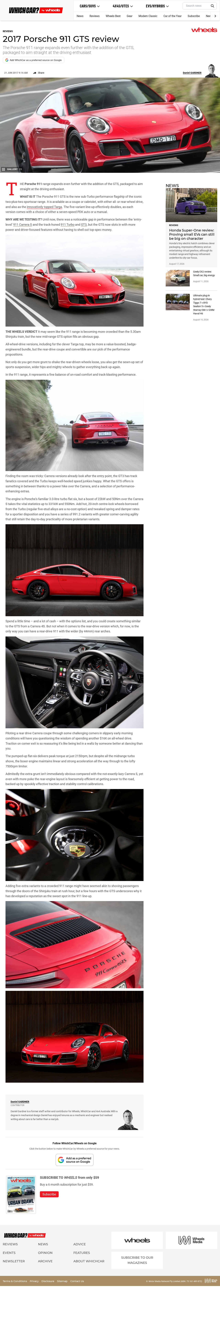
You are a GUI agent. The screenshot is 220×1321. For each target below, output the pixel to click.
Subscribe (194, 16)
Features (81, 1253)
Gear (129, 16)
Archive (45, 1261)
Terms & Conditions (15, 1281)
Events (9, 1253)
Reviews (95, 16)
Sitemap (62, 1281)
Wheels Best (113, 16)
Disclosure (48, 1281)
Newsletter (14, 1261)
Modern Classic (148, 16)
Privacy (34, 1281)
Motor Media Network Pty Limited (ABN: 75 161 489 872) (175, 1281)
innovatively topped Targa (44, 207)
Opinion (45, 1253)
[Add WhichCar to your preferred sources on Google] (75, 1159)
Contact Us (77, 1281)
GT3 (84, 224)
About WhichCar (88, 1261)
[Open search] (212, 6)
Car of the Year (172, 16)
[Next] (215, 16)
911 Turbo (67, 224)
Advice (79, 1244)
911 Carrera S (22, 224)
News (80, 16)
